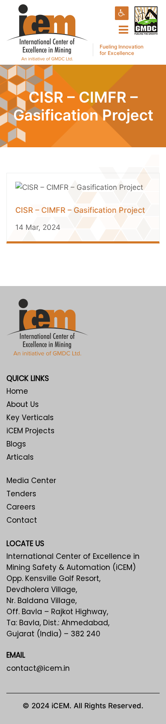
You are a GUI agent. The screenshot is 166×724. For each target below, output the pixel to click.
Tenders (21, 494)
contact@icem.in (38, 668)
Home (17, 391)
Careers (20, 507)
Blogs (16, 444)
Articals (20, 457)
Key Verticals (30, 417)
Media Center (31, 480)
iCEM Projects (30, 431)
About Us (22, 404)
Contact (21, 520)
